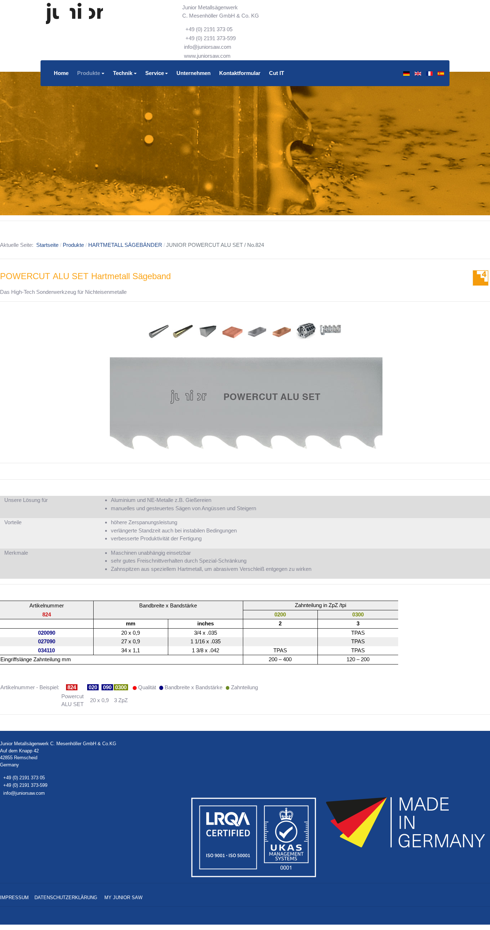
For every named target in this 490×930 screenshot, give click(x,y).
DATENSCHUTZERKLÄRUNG (65, 897)
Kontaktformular (239, 73)
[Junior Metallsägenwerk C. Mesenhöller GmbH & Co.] (74, 13)
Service (154, 73)
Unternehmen (193, 73)
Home (61, 73)
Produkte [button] (88, 73)
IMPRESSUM (14, 897)
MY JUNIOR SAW (123, 897)
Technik (122, 73)
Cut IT (276, 73)
